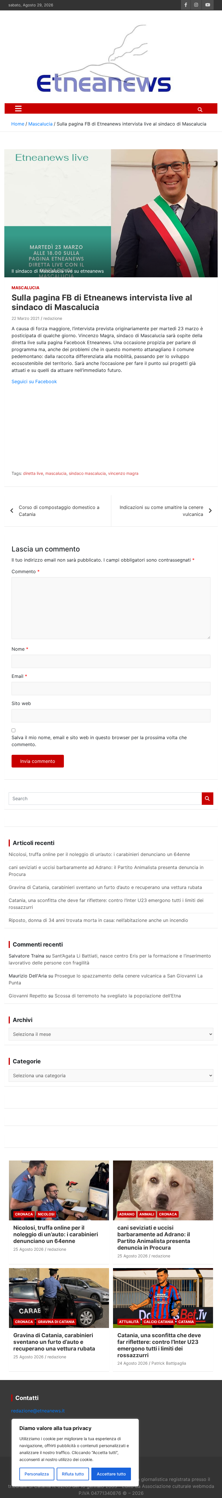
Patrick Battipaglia (168, 1363)
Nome (20, 649)
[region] (75, 1452)
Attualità (129, 1322)
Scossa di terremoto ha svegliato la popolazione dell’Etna (118, 996)
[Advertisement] (111, 429)
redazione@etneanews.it (38, 1411)
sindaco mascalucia (87, 473)
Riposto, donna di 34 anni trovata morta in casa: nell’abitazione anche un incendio (98, 920)
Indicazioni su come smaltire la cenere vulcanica (161, 510)
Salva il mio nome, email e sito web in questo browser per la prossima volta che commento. (99, 741)
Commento (26, 571)
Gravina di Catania (56, 1322)
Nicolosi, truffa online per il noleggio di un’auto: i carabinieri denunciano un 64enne (99, 854)
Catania (186, 1322)
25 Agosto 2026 (28, 1249)
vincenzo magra (123, 473)
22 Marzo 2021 (26, 318)
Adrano (126, 1214)
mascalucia (55, 473)
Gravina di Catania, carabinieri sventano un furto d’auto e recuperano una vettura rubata (105, 887)
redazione (52, 318)
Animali (146, 1214)
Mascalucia (25, 287)
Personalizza (37, 1473)
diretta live (33, 473)
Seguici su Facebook (34, 381)
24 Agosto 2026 (132, 1363)
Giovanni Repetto (28, 996)
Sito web (21, 703)
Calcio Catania (158, 1322)
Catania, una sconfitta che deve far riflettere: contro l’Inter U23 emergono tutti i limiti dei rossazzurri (159, 1345)
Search (207, 798)
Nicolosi (46, 1214)
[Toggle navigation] (18, 108)
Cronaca (24, 1214)
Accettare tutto (111, 1473)
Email (19, 676)
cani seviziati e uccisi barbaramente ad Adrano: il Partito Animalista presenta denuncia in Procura (153, 1237)
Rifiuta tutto (73, 1473)
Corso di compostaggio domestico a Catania (59, 510)
